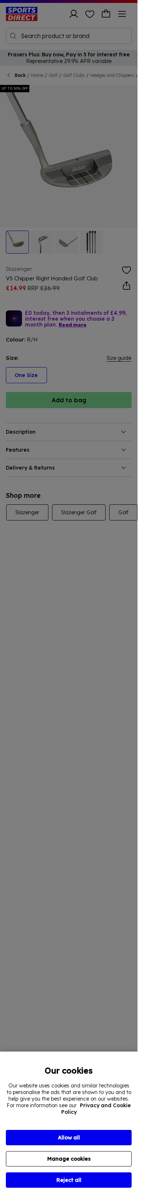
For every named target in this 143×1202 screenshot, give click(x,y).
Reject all (68, 1180)
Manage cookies (69, 1159)
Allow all (69, 1137)
